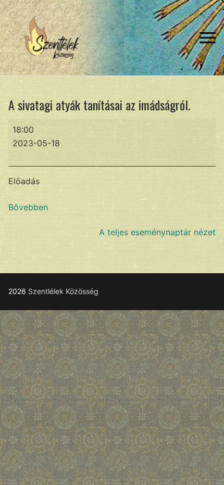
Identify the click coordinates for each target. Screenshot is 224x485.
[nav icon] (208, 38)
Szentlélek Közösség (63, 291)
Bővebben (28, 207)
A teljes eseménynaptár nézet (157, 232)
